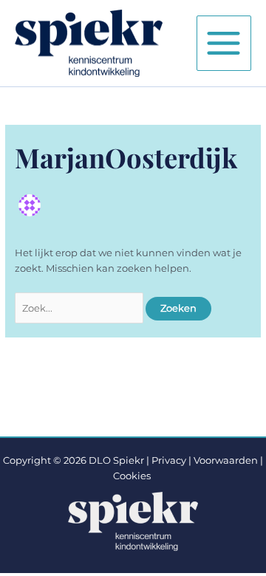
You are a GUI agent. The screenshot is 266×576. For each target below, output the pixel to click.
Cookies (132, 475)
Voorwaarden (226, 460)
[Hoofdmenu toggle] (224, 43)
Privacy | (171, 460)
